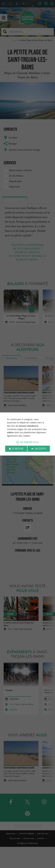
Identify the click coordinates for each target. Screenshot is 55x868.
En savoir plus (29, 442)
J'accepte (40, 448)
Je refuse (18, 448)
